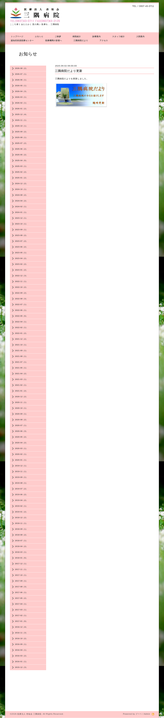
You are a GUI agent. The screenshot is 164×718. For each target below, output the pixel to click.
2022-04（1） (21, 322)
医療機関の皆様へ (53, 40)
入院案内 (140, 36)
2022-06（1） (21, 310)
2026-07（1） (21, 74)
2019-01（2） (21, 512)
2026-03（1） (21, 97)
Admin (147, 714)
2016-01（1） (21, 661)
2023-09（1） (21, 230)
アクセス (103, 40)
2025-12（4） (21, 114)
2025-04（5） (21, 160)
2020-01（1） (21, 460)
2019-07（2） (21, 489)
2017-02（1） (21, 615)
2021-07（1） (21, 362)
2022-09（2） (21, 293)
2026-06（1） (21, 80)
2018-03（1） (21, 552)
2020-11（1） (21, 402)
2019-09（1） (21, 477)
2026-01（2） (21, 109)
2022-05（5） (21, 316)
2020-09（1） (21, 414)
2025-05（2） (21, 155)
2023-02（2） (21, 264)
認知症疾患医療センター (22, 40)
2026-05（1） (21, 86)
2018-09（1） (21, 529)
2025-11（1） (21, 120)
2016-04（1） (21, 650)
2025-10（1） (21, 126)
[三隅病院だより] (81, 107)
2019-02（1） (21, 506)
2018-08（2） (21, 535)
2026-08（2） (21, 68)
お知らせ (39, 36)
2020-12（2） (21, 397)
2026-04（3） (21, 91)
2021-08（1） (21, 356)
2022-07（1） (21, 304)
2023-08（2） (21, 235)
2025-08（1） (21, 137)
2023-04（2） (21, 258)
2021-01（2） (21, 391)
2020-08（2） (21, 420)
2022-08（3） (21, 299)
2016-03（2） (21, 656)
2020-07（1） (21, 425)
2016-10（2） (21, 638)
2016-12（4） (21, 627)
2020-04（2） (21, 443)
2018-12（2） (21, 518)
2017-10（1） (21, 575)
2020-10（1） (21, 408)
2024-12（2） (21, 183)
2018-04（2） (21, 546)
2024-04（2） (21, 201)
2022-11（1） (21, 281)
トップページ (17, 36)
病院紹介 (76, 36)
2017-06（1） (21, 592)
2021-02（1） (21, 385)
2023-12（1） (21, 218)
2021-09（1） (21, 350)
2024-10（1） (21, 189)
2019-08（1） (21, 483)
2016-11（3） (21, 633)
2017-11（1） (21, 569)
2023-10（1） (21, 224)
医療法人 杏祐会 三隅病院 (29, 714)
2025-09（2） (21, 132)
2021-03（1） (21, 379)
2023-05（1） (21, 253)
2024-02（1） (21, 206)
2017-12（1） (21, 564)
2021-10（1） (21, 345)
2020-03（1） (21, 448)
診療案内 (96, 36)
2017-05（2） (21, 598)
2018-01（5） (21, 558)
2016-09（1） (21, 644)
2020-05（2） (21, 437)
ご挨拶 (58, 36)
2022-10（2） (21, 287)
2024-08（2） (21, 195)
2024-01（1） (21, 212)
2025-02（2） (21, 172)
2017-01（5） (21, 621)
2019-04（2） (21, 500)
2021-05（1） (21, 368)
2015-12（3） (21, 667)
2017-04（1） (21, 604)
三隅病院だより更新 (68, 70)
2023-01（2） (21, 270)
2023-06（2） (21, 247)
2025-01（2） (21, 178)
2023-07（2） (21, 241)
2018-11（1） (21, 523)
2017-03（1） (21, 610)
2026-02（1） (21, 103)
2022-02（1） (21, 327)
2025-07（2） (21, 143)
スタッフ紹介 (118, 36)
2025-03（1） (21, 166)
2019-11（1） (21, 471)
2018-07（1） (21, 541)
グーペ (139, 714)
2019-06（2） (21, 494)
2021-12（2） (21, 339)
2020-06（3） (21, 431)
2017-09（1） (21, 581)
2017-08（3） (21, 587)
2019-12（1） (21, 466)
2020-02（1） (21, 454)
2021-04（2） (21, 374)
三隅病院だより (80, 40)
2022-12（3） (21, 276)
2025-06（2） (21, 149)
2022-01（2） (21, 333)
